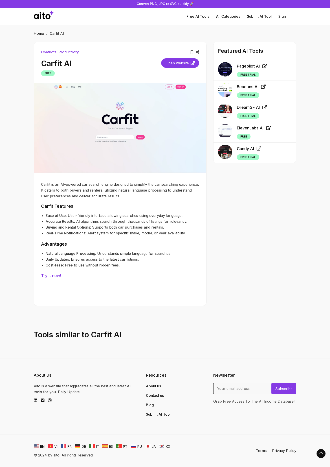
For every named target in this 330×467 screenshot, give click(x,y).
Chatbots (48, 52)
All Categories (228, 16)
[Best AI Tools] (44, 16)
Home (39, 33)
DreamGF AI (248, 107)
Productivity (69, 52)
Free (48, 73)
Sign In (284, 16)
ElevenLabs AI (250, 128)
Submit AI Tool (259, 16)
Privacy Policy (284, 450)
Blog (150, 405)
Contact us (155, 395)
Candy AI (245, 148)
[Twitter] (44, 400)
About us (153, 386)
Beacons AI (247, 86)
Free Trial (248, 74)
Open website (177, 63)
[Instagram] (51, 400)
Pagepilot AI (248, 65)
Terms (261, 450)
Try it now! (51, 275)
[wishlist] (192, 52)
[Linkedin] (37, 400)
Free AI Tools (198, 16)
